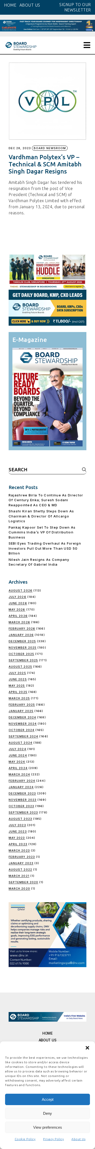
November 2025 (22, 647)
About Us (78, 1139)
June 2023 (18, 831)
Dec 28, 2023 (20, 148)
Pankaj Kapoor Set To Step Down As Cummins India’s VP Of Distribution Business (42, 532)
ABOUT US (30, 5)
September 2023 (23, 812)
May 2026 (17, 609)
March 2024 (19, 774)
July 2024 (17, 749)
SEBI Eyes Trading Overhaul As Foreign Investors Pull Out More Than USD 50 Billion (45, 548)
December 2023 (22, 793)
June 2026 (18, 603)
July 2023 (17, 825)
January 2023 (21, 863)
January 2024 (21, 787)
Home (47, 1033)
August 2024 (20, 742)
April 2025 (18, 692)
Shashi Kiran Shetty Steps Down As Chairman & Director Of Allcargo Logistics (41, 516)
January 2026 (21, 635)
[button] (87, 1047)
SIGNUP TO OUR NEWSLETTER (75, 7)
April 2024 (18, 768)
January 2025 (21, 711)
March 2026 (19, 622)
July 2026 (17, 597)
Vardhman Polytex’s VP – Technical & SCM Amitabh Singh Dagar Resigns (45, 164)
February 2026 (22, 628)
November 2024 (23, 723)
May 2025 (17, 685)
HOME (10, 5)
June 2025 (18, 679)
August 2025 (20, 666)
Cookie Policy (25, 1139)
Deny (47, 1113)
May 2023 (17, 838)
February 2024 (22, 780)
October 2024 (21, 730)
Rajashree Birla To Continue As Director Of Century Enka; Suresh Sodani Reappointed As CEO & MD (46, 500)
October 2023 (21, 806)
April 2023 (18, 844)
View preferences (47, 1127)
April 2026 (18, 616)
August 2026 (20, 590)
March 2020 (19, 888)
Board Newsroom (50, 148)
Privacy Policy (53, 1139)
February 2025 (22, 704)
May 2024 (17, 761)
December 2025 (22, 641)
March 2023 (19, 850)
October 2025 (21, 654)
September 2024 (23, 736)
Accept (47, 1099)
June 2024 (18, 755)
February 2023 (22, 857)
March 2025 (19, 698)
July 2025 (17, 673)
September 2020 (23, 882)
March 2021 (19, 876)
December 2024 (22, 717)
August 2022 (20, 869)
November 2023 (22, 800)
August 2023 (20, 819)
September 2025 (23, 660)
